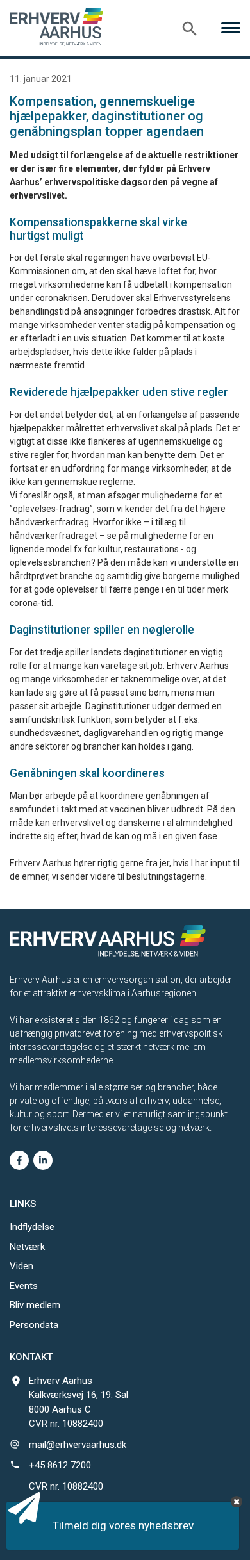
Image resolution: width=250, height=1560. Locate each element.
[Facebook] (19, 1160)
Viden (21, 1266)
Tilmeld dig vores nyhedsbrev (123, 1525)
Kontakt (31, 1357)
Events (24, 1286)
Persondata (34, 1325)
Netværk (27, 1246)
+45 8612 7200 (60, 1465)
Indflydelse (32, 1227)
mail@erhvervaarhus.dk (77, 1444)
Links (23, 1204)
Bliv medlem (35, 1305)
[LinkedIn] (43, 1160)
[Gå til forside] (56, 27)
